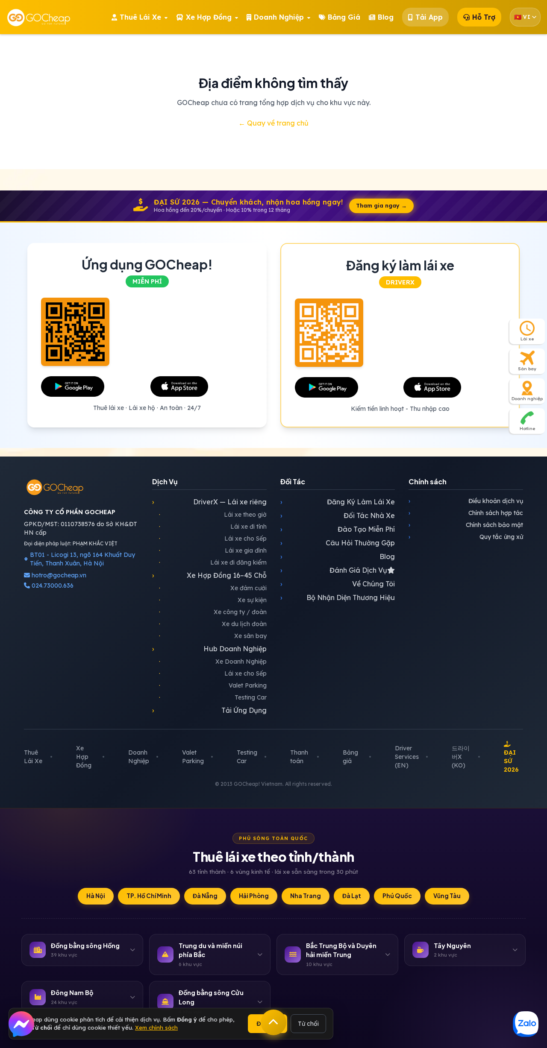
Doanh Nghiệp (138, 757)
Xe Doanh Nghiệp (213, 661)
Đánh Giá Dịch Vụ (333, 570)
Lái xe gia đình (213, 550)
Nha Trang (305, 895)
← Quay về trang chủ (273, 123)
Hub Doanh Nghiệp (209, 648)
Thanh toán (299, 757)
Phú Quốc (397, 895)
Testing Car (213, 697)
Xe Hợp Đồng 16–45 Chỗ (209, 575)
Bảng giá (350, 757)
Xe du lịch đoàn (213, 624)
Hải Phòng (254, 895)
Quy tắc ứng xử (466, 537)
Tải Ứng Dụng (209, 710)
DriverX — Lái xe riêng (209, 502)
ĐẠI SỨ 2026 (511, 761)
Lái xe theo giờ (213, 514)
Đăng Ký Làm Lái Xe (337, 502)
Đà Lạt (351, 895)
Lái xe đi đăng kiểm (213, 562)
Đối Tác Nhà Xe (337, 515)
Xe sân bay (213, 636)
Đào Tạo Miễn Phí (337, 529)
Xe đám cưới (213, 588)
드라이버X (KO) (461, 756)
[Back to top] (273, 1022)
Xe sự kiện (213, 600)
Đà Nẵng (205, 895)
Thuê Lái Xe (33, 757)
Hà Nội (95, 895)
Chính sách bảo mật (466, 525)
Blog (337, 556)
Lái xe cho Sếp (213, 538)
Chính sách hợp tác (466, 513)
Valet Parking (213, 685)
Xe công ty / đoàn (213, 612)
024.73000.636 (52, 585)
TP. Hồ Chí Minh (148, 895)
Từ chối (308, 1024)
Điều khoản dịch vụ (466, 501)
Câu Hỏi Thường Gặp (337, 543)
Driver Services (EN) (407, 756)
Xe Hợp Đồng (83, 756)
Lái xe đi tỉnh (213, 526)
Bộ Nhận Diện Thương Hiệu (337, 597)
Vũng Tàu (447, 895)
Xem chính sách (156, 1027)
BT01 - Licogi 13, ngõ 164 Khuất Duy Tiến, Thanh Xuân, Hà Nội (82, 559)
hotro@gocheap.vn (59, 575)
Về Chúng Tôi (337, 584)
